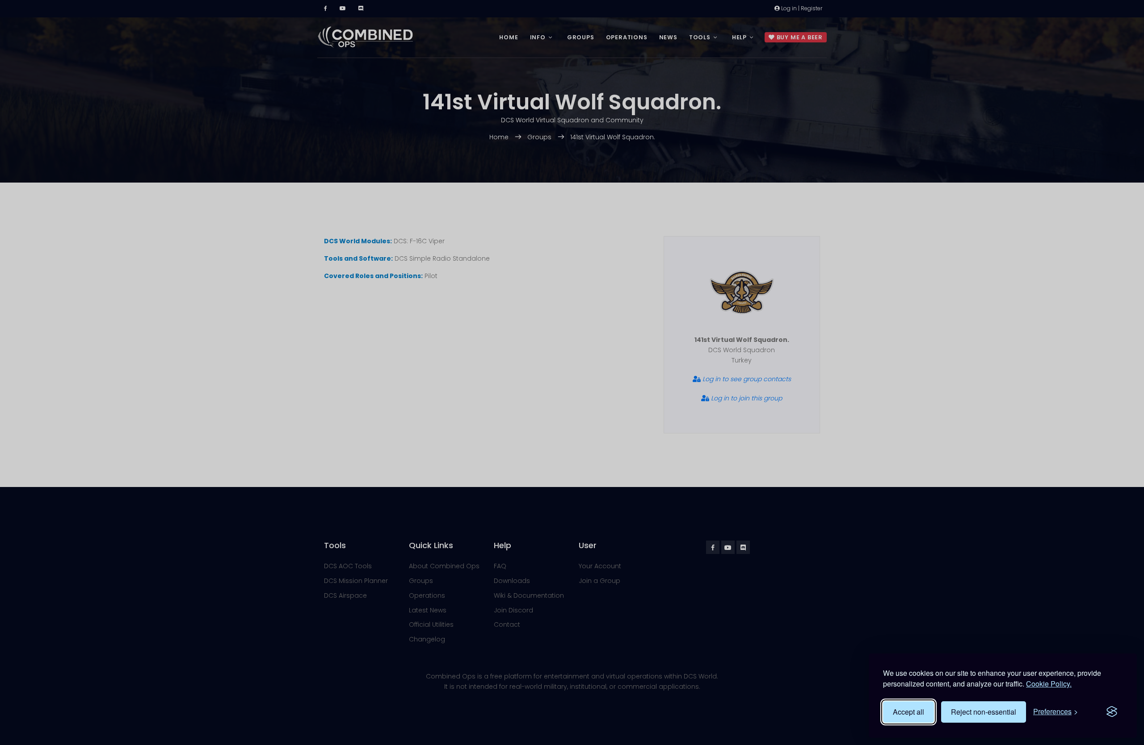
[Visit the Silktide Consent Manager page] (1112, 712)
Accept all (908, 712)
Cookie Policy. (1049, 683)
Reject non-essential (983, 712)
